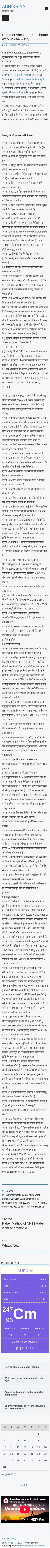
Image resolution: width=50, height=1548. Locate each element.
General (9, 1191)
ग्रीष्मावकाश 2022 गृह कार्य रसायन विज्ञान (29, 1203)
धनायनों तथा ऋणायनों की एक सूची (28, 79)
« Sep (23, 1485)
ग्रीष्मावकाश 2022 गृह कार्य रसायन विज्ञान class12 (23, 1207)
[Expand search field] (5, 18)
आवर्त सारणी (22, 75)
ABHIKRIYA (13, 6)
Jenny (41, 1545)
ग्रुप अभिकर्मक (18, 92)
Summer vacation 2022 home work (23, 1195)
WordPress (27, 1545)
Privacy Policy (9, 1538)
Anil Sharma (10, 45)
